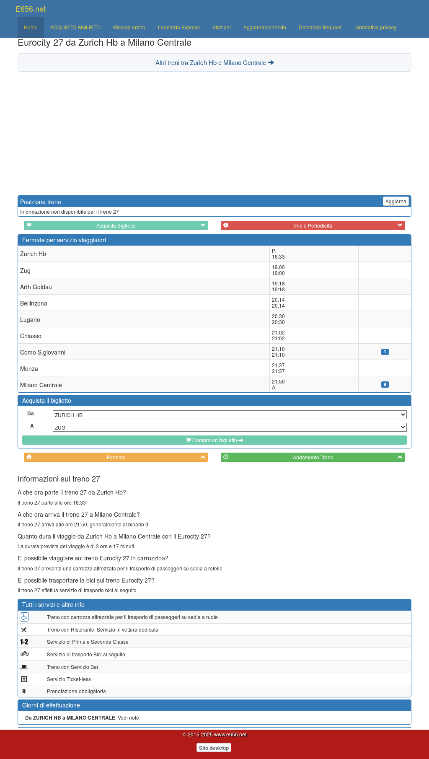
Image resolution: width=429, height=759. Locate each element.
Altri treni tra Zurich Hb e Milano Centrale (211, 62)
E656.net (31, 8)
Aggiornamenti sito (264, 27)
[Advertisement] (214, 132)
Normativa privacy (375, 27)
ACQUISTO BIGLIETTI (75, 27)
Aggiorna (395, 201)
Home (31, 27)
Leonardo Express (179, 27)
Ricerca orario (129, 27)
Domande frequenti (321, 27)
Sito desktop (214, 747)
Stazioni (221, 27)
